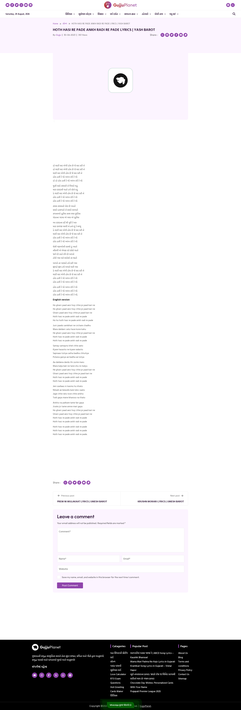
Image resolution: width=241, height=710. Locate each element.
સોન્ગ (65, 23)
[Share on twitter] (172, 35)
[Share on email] (181, 35)
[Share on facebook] (176, 35)
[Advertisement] (11, 69)
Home (55, 23)
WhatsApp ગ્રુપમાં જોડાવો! (120, 704)
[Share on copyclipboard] (185, 35)
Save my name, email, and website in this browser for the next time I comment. (100, 577)
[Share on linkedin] (167, 35)
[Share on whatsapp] (162, 35)
